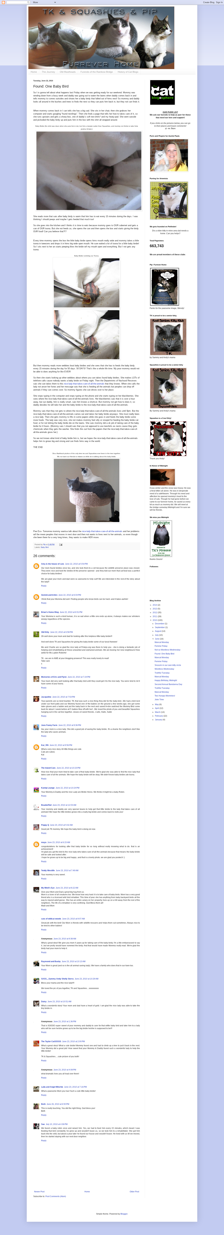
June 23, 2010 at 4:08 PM (64, 1070)
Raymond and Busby (51, 961)
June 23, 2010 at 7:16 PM (75, 1087)
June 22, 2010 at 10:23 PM (68, 768)
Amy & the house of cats (52, 564)
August (158, 631)
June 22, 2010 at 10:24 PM (67, 788)
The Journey (48, 72)
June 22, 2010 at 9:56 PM (61, 745)
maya (43, 842)
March (158, 712)
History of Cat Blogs (128, 72)
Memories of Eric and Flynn (54, 677)
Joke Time (159, 699)
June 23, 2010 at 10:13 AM (73, 961)
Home (34, 72)
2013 (155, 609)
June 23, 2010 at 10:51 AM (59, 1001)
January (159, 720)
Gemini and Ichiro (49, 595)
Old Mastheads (68, 72)
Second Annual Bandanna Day (168, 684)
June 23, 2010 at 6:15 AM (58, 842)
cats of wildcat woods (51, 919)
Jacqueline (46, 697)
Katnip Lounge (48, 788)
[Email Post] (61, 544)
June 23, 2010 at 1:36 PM (64, 1021)
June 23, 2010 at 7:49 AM (67, 870)
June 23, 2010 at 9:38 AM (64, 939)
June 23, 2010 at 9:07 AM (73, 919)
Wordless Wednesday (164, 669)
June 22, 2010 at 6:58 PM (61, 632)
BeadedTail (46, 805)
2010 (155, 620)
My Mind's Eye (48, 888)
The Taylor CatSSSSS (51, 1041)
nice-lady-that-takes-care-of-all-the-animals (84, 383)
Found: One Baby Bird (164, 654)
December (160, 623)
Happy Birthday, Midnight (166, 680)
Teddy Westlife (48, 870)
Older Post (134, 1192)
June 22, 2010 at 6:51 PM (71, 612)
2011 (155, 616)
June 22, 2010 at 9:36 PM (69, 725)
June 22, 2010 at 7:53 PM (63, 697)
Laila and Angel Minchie (52, 1087)
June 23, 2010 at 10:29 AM (86, 979)
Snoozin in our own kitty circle (168, 665)
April (157, 708)
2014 (155, 605)
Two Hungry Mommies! (165, 696)
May (157, 704)
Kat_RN (45, 745)
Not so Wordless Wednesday (167, 650)
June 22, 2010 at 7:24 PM (79, 677)
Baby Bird (45, 547)
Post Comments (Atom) (55, 1196)
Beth (43, 1104)
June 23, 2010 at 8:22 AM (67, 888)
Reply (43, 586)
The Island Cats (48, 768)
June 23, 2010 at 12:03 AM (64, 805)
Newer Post (39, 1192)
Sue (43, 1124)
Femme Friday (161, 646)
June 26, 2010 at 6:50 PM (58, 1104)
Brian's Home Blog (50, 612)
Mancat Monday (162, 642)
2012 (155, 612)
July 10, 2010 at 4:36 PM (57, 1124)
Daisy (44, 1001)
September (160, 627)
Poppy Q (45, 825)
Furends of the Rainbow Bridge (97, 72)
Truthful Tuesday (162, 673)
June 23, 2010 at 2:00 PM (73, 1041)
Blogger (124, 1214)
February (159, 716)
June (157, 639)
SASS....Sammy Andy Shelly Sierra (57, 979)
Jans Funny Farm (49, 725)
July (157, 635)
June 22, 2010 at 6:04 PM (69, 595)
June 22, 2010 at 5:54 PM (76, 564)
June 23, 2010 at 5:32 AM (61, 825)
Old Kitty (45, 632)
